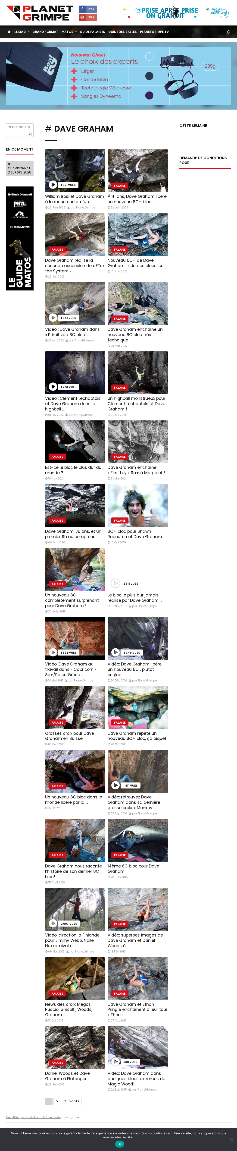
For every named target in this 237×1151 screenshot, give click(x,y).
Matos (67, 32)
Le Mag (20, 32)
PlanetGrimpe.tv (154, 32)
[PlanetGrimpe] (39, 13)
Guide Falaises (92, 32)
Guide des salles (122, 32)
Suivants (71, 1101)
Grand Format (45, 32)
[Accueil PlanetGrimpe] (9, 31)
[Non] (231, 1139)
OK (120, 1144)
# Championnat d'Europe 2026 (19, 168)
